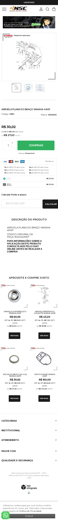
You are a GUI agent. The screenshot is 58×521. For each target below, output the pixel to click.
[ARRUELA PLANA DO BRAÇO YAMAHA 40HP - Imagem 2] (28, 87)
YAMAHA (52, 114)
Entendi (29, 516)
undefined (29, 2)
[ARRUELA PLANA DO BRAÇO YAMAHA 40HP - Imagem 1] (16, 87)
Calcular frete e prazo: (14, 194)
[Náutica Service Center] (18, 9)
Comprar (36, 145)
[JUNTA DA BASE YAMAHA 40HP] (44, 374)
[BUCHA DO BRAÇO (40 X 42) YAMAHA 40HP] (14, 374)
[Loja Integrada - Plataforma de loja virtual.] (29, 487)
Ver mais (14, 336)
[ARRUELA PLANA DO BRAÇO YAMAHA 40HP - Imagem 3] (40, 87)
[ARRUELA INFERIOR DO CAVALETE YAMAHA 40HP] (44, 311)
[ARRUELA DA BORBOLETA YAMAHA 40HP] (14, 311)
